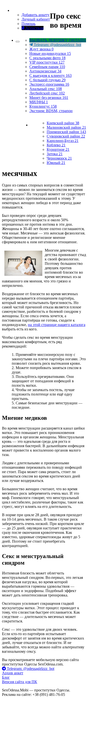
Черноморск (59, 158)
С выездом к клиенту (50, 75)
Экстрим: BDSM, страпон (51, 111)
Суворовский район (66, 136)
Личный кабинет (36, 19)
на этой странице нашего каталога (56, 325)
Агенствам (34, 28)
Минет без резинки (48, 97)
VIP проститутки (47, 62)
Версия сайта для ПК (19, 682)
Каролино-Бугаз (62, 141)
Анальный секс (45, 89)
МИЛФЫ (38, 102)
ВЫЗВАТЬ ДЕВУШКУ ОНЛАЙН (57, 40)
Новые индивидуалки (50, 53)
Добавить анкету (36, 15)
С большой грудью (47, 80)
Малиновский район (66, 127)
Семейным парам (47, 67)
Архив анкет (12, 673)
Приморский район (66, 132)
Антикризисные (45, 71)
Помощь (28, 24)
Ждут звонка (41, 49)
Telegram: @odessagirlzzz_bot (57, 45)
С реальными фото (47, 58)
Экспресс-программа (49, 84)
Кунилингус (43, 106)
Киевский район (63, 123)
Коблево (56, 145)
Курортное (58, 149)
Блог (6, 677)
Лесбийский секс (47, 93)
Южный (56, 163)
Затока (55, 154)
